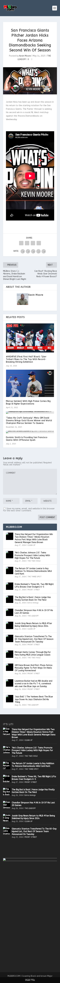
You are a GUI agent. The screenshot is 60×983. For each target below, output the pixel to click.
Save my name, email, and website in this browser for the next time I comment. (29, 509)
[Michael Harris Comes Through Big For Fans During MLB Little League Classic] (9, 654)
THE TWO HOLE (34, 561)
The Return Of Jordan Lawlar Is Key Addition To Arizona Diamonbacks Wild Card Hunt (33, 571)
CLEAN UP (31, 545)
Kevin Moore (25, 56)
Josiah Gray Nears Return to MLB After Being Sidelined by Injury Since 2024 (33, 624)
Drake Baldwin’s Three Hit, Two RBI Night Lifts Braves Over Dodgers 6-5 (34, 585)
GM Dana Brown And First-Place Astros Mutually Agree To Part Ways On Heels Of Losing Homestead (33, 668)
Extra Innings (33, 603)
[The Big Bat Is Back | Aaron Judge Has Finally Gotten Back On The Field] (9, 599)
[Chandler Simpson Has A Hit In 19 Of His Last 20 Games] (9, 612)
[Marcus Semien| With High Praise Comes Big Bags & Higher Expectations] (30, 383)
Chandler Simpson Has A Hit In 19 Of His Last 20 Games (34, 611)
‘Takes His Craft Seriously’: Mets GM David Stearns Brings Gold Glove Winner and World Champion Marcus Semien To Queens (29, 420)
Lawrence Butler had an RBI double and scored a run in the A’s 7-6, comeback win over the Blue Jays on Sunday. (33, 683)
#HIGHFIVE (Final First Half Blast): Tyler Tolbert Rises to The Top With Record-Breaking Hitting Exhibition (26, 359)
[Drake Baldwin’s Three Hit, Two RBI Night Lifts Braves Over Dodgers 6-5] (9, 586)
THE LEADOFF (33, 616)
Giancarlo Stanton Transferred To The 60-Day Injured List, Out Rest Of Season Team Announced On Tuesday (34, 639)
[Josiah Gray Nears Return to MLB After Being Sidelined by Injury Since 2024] (9, 625)
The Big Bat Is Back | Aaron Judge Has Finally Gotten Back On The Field (33, 598)
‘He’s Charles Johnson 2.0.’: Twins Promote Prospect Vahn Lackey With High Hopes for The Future (32, 555)
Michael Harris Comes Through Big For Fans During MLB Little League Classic (33, 653)
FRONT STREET (34, 590)
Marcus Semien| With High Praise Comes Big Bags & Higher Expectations (28, 402)
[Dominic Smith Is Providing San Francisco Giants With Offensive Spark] (30, 432)
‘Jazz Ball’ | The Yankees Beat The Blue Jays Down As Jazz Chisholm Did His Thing (34, 699)
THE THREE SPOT (35, 577)
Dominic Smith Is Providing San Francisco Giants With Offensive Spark (26, 438)
